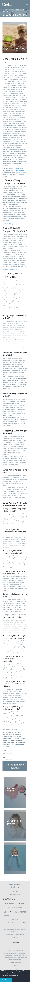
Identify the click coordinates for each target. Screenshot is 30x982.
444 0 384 (15, 891)
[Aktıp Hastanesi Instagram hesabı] (5, 899)
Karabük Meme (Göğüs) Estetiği (15, 950)
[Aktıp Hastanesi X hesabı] (8, 899)
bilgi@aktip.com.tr (15, 894)
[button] (10, 975)
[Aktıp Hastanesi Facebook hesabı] (3, 899)
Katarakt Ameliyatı (15, 966)
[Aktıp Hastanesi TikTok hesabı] (15, 899)
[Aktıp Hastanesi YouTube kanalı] (10, 899)
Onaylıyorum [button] (6, 980)
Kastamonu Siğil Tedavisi (15, 962)
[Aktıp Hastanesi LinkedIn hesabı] (13, 899)
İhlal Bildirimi (15, 937)
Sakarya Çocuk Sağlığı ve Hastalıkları (15, 969)
